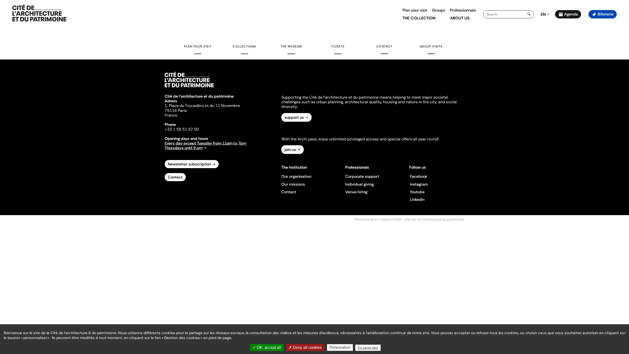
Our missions (293, 184)
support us (294, 117)
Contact (384, 46)
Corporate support (362, 176)
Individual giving (359, 184)
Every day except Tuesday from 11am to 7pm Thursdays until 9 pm (205, 145)
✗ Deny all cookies (305, 347)
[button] (622, 87)
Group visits (431, 46)
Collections (244, 46)
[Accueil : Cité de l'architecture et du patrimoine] (39, 13)
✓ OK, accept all (267, 347)
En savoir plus (368, 348)
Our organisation (296, 176)
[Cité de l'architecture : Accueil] (189, 88)
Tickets (337, 46)
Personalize (339, 347)
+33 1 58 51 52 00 (182, 129)
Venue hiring (356, 191)
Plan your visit (414, 10)
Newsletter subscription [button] (189, 164)
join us (290, 149)
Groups (438, 10)
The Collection (418, 18)
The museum (291, 46)
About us (459, 18)
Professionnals (463, 10)
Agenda (571, 14)
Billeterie (606, 14)
